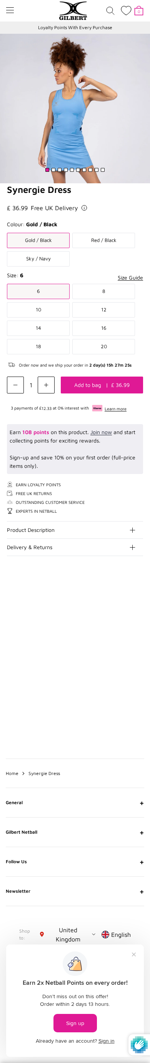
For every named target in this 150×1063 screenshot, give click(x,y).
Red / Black (104, 240)
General (75, 802)
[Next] (138, 612)
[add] (46, 385)
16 (104, 328)
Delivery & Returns (29, 547)
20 (104, 346)
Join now (101, 432)
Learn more (116, 408)
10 (38, 309)
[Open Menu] (10, 10)
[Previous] (122, 612)
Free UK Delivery (54, 207)
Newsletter (75, 891)
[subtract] (15, 385)
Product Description (31, 530)
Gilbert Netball (75, 832)
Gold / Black (38, 240)
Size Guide (130, 277)
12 (104, 309)
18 (38, 346)
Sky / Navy (38, 258)
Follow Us (75, 861)
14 (38, 328)
